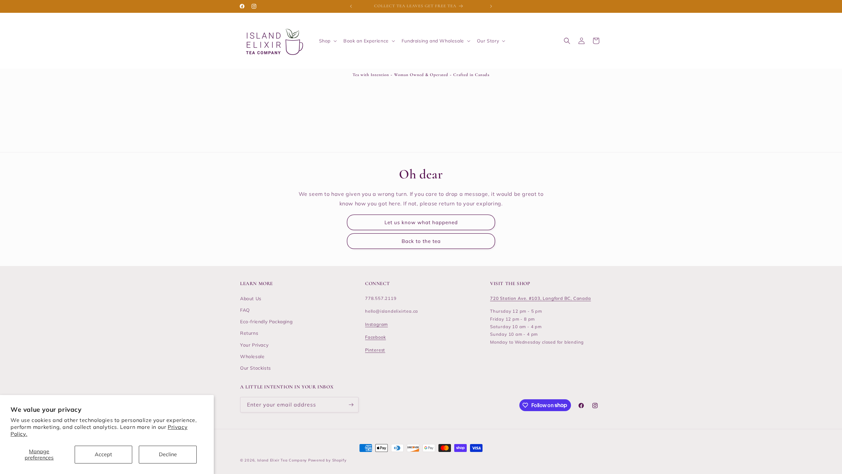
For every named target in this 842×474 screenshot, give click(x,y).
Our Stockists (255, 368)
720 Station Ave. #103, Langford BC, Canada (540, 298)
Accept (103, 454)
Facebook (375, 337)
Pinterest (375, 350)
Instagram (376, 324)
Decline (168, 454)
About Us (250, 299)
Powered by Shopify (327, 460)
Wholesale (252, 356)
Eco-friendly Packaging (266, 322)
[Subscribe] (351, 404)
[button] (327, 41)
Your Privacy (254, 345)
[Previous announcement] (351, 6)
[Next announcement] (491, 6)
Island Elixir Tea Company (282, 460)
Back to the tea (421, 241)
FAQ (245, 310)
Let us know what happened (421, 222)
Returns (249, 333)
